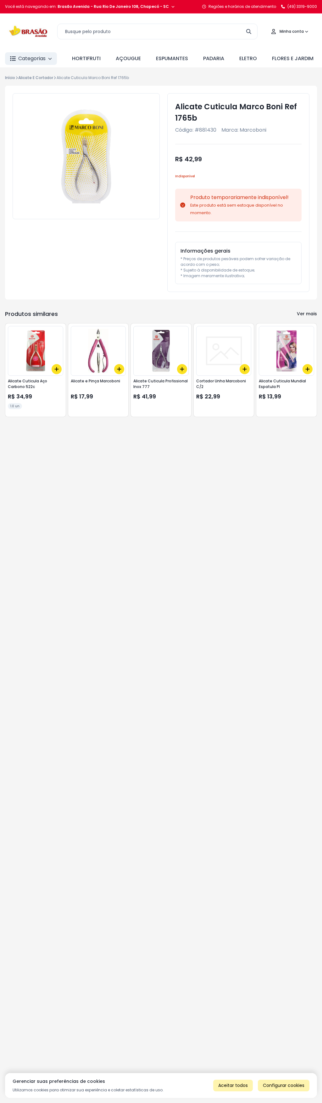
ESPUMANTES (172, 58)
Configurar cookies (283, 1085)
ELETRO (248, 58)
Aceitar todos (233, 1085)
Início (10, 77)
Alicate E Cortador (35, 77)
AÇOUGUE (128, 58)
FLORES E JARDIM (293, 58)
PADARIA (213, 58)
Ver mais (307, 314)
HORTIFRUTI (86, 58)
